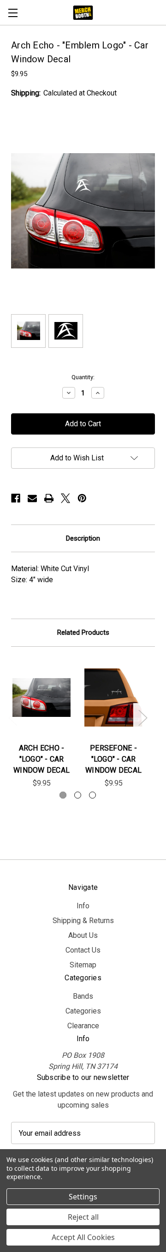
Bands (83, 996)
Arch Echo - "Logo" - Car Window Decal (41, 759)
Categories (83, 1011)
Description (83, 538)
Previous (12, 717)
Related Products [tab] (83, 632)
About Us (83, 935)
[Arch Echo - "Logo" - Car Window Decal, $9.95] (41, 697)
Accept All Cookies (83, 1237)
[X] (65, 498)
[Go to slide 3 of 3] (92, 795)
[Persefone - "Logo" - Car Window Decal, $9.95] (113, 697)
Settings (83, 1197)
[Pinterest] (82, 498)
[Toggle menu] (12, 12)
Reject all (83, 1217)
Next (142, 717)
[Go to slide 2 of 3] (77, 795)
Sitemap (83, 964)
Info (83, 905)
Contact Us (83, 950)
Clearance (83, 1025)
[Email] (32, 498)
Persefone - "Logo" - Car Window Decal (113, 759)
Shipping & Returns (83, 920)
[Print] (48, 498)
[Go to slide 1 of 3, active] (62, 795)
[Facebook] (15, 498)
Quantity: (83, 377)
